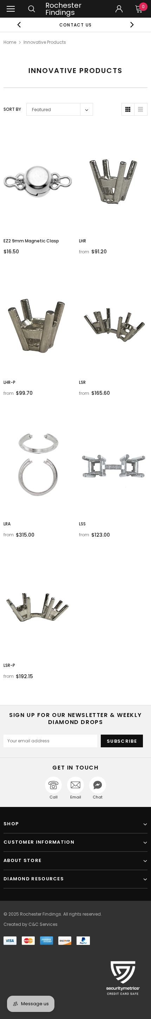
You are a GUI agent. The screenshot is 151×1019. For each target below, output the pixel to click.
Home (10, 42)
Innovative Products (45, 42)
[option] (76, 25)
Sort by (12, 109)
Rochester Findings (63, 9)
